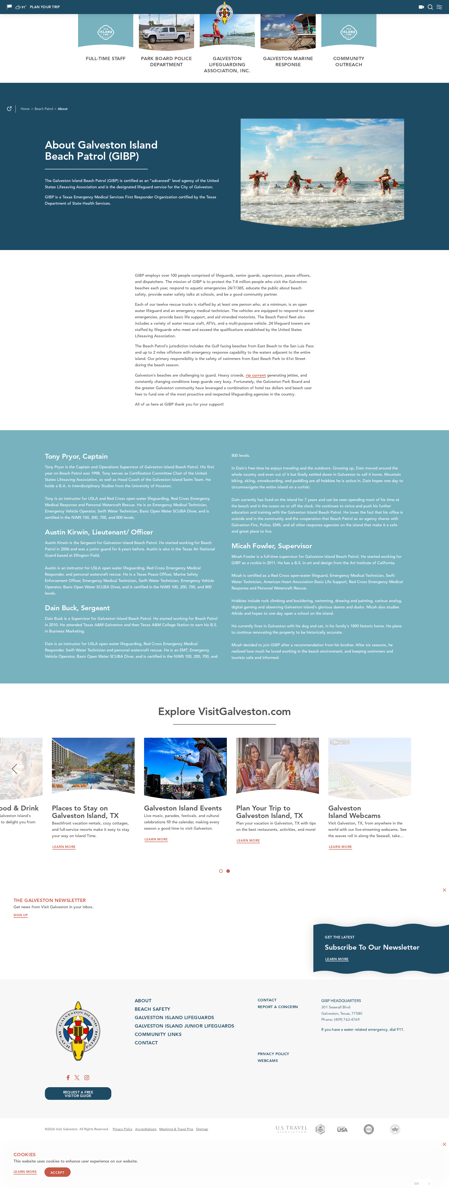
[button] (422, 1183)
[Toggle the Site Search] (430, 7)
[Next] (435, 769)
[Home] (78, 1031)
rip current (256, 375)
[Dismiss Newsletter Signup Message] (444, 890)
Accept (58, 1172)
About (143, 1000)
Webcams (268, 1060)
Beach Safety (152, 1009)
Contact (146, 1043)
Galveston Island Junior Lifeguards (184, 1026)
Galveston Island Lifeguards (174, 1017)
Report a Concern (278, 1007)
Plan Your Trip (45, 7)
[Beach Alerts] (9, 7)
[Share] (9, 109)
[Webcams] (421, 7)
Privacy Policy (273, 1054)
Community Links (158, 1034)
